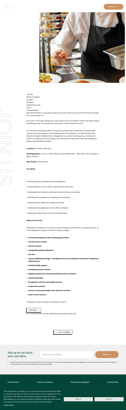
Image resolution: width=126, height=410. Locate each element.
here (50, 364)
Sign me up (105, 354)
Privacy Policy (112, 382)
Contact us (112, 7)
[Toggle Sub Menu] (47, 6)
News (96, 7)
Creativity (55, 7)
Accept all (109, 399)
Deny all (78, 399)
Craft (44, 7)
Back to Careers (64, 332)
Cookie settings (9, 405)
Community (70, 7)
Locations (84, 7)
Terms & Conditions (45, 382)
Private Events (13, 382)
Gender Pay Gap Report (80, 382)
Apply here (32, 310)
